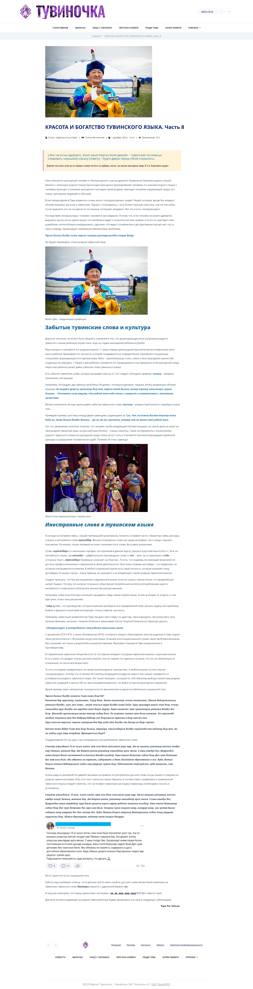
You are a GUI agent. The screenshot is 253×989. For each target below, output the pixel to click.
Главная (96, 35)
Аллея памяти (173, 27)
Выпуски (80, 27)
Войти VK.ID (207, 11)
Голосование (60, 27)
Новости (60, 957)
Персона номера (128, 27)
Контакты (146, 944)
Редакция (116, 944)
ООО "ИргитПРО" (160, 984)
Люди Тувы (151, 27)
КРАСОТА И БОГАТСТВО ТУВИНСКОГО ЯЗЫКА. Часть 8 (133, 35)
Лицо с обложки (102, 27)
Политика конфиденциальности (186, 944)
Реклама (131, 944)
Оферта (160, 944)
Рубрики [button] (193, 27)
